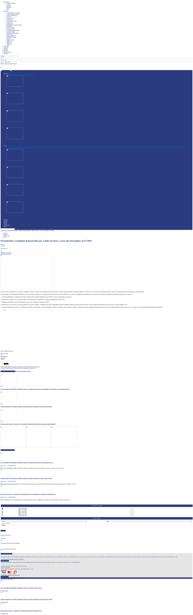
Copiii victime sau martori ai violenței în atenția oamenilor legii (25, 366)
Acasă (2, 230)
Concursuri (9, 19)
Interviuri (9, 6)
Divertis (5, 11)
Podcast (8, 38)
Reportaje (9, 7)
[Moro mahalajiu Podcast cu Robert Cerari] (15, 195)
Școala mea (9, 44)
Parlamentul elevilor (11, 37)
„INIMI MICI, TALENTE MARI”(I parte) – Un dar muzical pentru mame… (30, 182)
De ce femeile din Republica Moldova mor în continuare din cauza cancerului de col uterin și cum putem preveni (35, 389)
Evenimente (6, 1)
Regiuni (6, 230)
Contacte (6, 48)
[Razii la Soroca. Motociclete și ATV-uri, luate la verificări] (15, 138)
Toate (8, 74)
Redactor (3, 245)
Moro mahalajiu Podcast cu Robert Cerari (20, 199)
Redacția (6, 53)
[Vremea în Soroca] (5, 535)
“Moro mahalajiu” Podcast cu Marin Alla (19, 216)
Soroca (8, 140)
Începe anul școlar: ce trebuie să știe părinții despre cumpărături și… (28, 125)
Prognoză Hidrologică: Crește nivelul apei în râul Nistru (22, 368)
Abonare (6, 49)
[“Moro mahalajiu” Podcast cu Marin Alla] (15, 212)
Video (8, 45)
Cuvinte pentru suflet (12, 20)
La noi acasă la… (11, 29)
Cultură (8, 4)
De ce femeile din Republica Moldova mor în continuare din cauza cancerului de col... (27, 462)
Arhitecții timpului (11, 3)
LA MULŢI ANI (11, 27)
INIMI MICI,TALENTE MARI (14, 25)
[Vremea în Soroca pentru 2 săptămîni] (10, 542)
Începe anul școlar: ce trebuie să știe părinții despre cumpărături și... (21, 611)
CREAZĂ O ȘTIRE (6, 553)
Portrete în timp (10, 39)
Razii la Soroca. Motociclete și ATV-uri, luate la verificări (24, 143)
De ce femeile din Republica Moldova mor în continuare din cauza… (28, 90)
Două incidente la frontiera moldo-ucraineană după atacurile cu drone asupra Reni (32, 108)
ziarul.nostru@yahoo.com (14, 575)
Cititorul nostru (10, 18)
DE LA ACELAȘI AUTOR (23, 371)
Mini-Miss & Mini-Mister (13, 33)
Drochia (8, 161)
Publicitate (6, 46)
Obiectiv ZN (10, 34)
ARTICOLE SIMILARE (8, 371)
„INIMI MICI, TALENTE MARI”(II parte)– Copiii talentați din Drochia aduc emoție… (34, 164)
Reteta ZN (9, 42)
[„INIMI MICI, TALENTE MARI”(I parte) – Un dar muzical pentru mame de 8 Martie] (15, 177)
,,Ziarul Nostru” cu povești (13, 12)
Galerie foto (9, 23)
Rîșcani (9, 230)
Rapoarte (6, 50)
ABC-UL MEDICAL (12, 15)
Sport (8, 8)
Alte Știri (9, 16)
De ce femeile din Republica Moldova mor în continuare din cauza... (21, 588)
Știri (8, 10)
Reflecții (9, 41)
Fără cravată (9, 22)
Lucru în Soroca (7, 52)
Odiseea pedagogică (11, 35)
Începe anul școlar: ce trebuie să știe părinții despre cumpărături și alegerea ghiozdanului (28, 424)
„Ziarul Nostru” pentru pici (13, 14)
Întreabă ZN (9, 26)
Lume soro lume (10, 31)
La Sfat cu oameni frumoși (13, 30)
